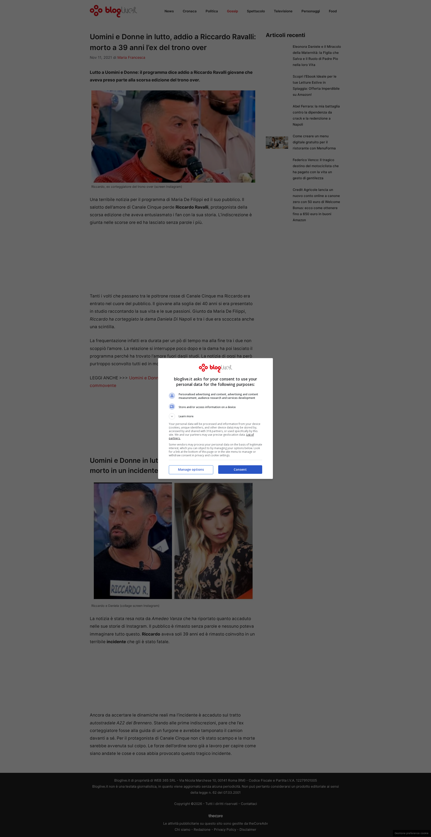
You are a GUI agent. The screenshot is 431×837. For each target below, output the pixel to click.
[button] (215, 416)
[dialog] (215, 418)
